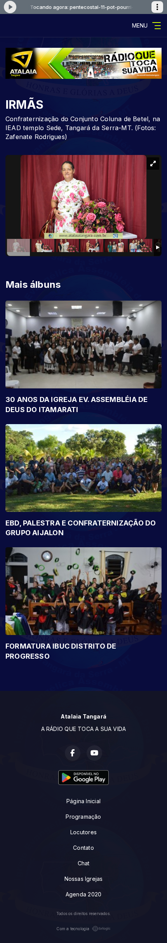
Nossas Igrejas (83, 878)
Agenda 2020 (83, 894)
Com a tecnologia (72, 928)
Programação (83, 816)
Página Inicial (83, 801)
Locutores (83, 832)
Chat (84, 863)
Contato (83, 847)
